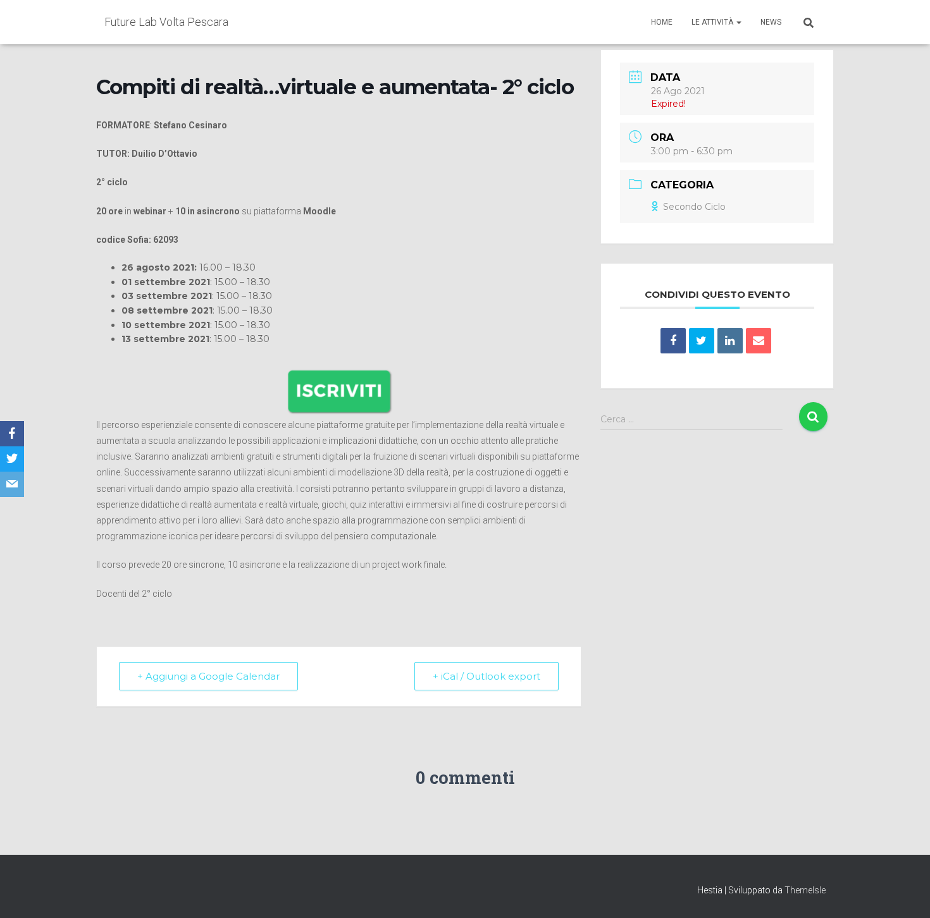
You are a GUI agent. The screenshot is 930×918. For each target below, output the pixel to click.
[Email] (758, 340)
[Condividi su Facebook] (673, 340)
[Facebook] (12, 433)
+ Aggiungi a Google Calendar (208, 676)
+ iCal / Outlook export (486, 676)
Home (662, 22)
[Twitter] (12, 459)
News (770, 22)
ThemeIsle (805, 890)
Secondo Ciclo (694, 206)
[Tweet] (701, 340)
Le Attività (713, 22)
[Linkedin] (730, 340)
